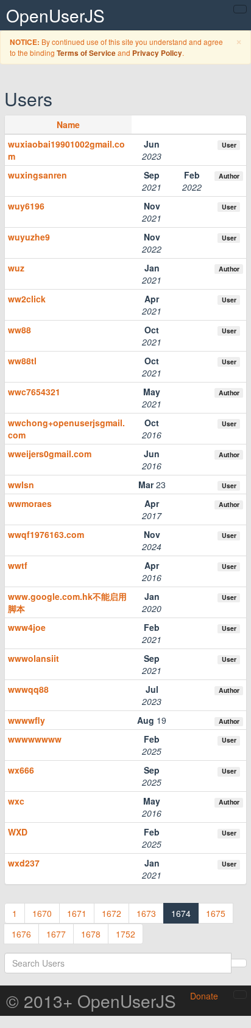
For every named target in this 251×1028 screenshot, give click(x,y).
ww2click (27, 299)
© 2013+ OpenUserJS (91, 1001)
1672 (111, 913)
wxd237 (24, 863)
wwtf (17, 565)
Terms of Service (86, 53)
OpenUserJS (55, 15)
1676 (21, 934)
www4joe (27, 627)
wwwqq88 (28, 689)
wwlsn (21, 484)
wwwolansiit (33, 658)
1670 (42, 913)
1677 (56, 934)
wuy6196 (26, 206)
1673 (146, 913)
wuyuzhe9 (29, 237)
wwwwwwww (35, 739)
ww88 (19, 330)
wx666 (21, 770)
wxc (16, 801)
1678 (91, 934)
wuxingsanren (37, 175)
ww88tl (22, 361)
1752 (125, 934)
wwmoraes (30, 503)
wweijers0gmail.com (49, 454)
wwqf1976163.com (46, 534)
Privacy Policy (157, 53)
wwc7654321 (34, 392)
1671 (77, 913)
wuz (16, 268)
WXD (17, 832)
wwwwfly (26, 720)
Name (68, 124)
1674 (181, 913)
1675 (215, 913)
